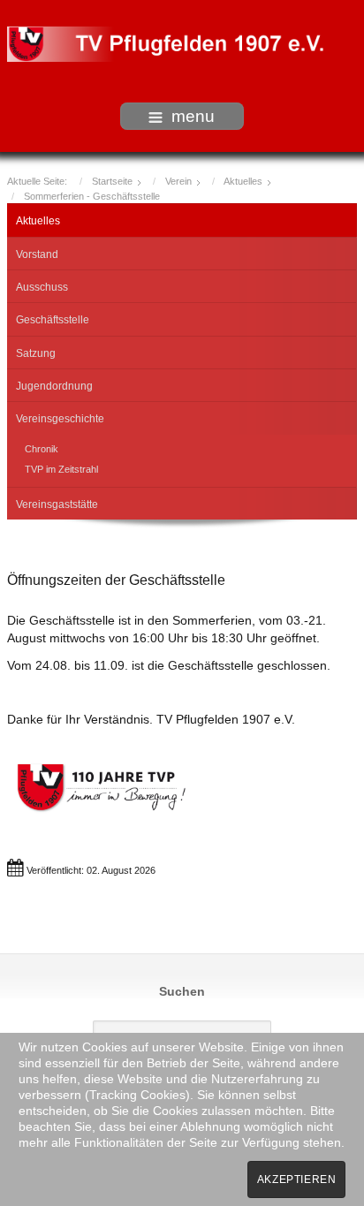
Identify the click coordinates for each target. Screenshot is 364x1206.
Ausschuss (42, 287)
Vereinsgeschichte (60, 419)
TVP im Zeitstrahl (61, 469)
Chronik (41, 449)
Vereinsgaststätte (57, 504)
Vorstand (37, 254)
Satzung (36, 353)
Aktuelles (38, 221)
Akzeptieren (297, 1179)
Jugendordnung (54, 386)
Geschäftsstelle (52, 320)
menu (193, 116)
